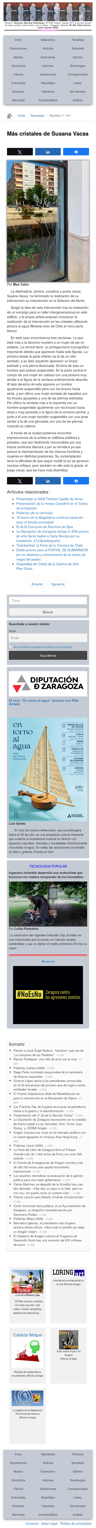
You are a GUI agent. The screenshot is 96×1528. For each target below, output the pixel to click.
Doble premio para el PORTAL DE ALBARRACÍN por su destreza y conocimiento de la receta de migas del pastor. (52, 555)
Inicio (18, 40)
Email (12, 631)
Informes (47, 66)
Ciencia (18, 74)
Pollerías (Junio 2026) (33, 1145)
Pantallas (78, 40)
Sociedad (78, 48)
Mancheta (18, 100)
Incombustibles (48, 100)
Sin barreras (78, 91)
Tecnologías (77, 66)
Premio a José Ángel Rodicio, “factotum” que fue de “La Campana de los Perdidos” (48, 1052)
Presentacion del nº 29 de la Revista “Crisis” (48, 1115)
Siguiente (58, 584)
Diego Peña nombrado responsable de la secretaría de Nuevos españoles (48, 1074)
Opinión (78, 57)
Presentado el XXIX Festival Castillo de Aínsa (49, 498)
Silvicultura (18, 66)
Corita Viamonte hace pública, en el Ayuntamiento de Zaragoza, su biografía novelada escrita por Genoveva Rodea (49, 1210)
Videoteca (47, 91)
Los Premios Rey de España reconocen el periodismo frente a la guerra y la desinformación (50, 1108)
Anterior (37, 584)
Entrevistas (18, 83)
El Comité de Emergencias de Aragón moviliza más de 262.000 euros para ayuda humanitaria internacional (48, 1166)
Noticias (48, 48)
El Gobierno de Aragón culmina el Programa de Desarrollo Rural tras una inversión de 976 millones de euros (48, 1240)
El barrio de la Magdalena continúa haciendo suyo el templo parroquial (49, 519)
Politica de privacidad (75, 1523)
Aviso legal (49, 1523)
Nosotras (18, 91)
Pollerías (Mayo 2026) (33, 1218)
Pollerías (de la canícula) (34, 512)
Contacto (32, 1523)
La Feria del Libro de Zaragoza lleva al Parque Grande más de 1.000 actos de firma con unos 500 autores (48, 1153)
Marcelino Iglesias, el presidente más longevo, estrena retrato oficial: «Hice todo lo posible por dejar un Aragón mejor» (49, 1227)
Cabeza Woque (27, 1335)
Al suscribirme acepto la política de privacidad (43, 647)
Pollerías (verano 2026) (34, 1068)
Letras (78, 83)
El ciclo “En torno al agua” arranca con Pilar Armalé (44, 702)
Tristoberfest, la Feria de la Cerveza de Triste (49, 545)
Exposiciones (18, 48)
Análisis (78, 100)
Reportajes (48, 83)
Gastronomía (48, 74)
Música (18, 57)
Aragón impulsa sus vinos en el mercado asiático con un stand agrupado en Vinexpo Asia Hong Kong (50, 1136)
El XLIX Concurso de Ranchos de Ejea (44, 526)
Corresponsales (78, 74)
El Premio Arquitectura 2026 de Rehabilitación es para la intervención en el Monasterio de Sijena (47, 1097)
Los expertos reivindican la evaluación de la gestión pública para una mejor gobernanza (48, 1177)
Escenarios (48, 57)
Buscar (48, 612)
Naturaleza (48, 40)
